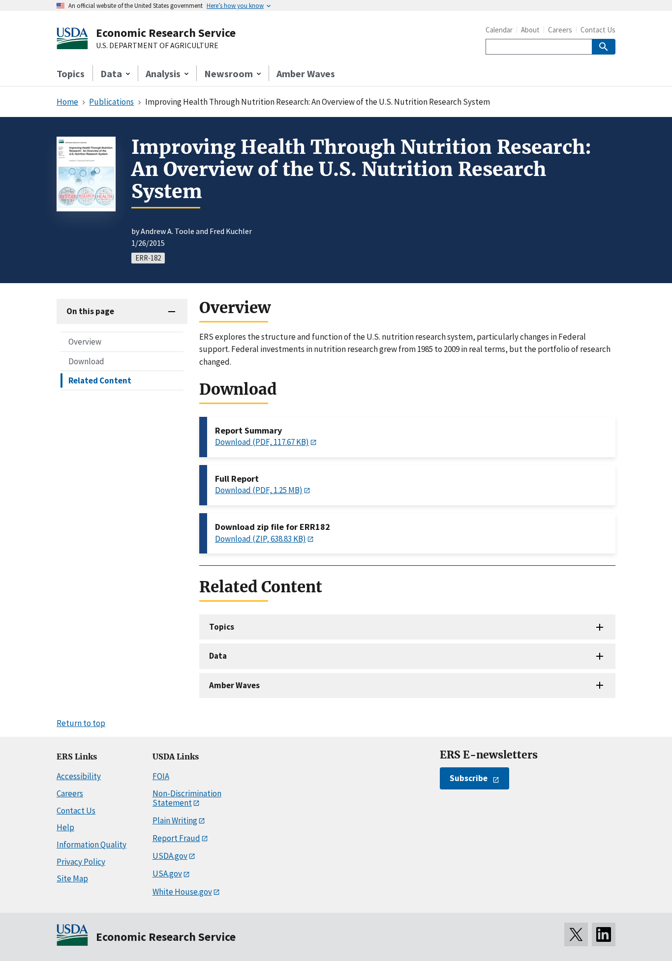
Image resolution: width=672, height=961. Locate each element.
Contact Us (597, 30)
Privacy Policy (81, 861)
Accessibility (79, 776)
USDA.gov (170, 855)
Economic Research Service (166, 33)
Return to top (81, 723)
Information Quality (91, 844)
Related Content (99, 380)
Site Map (72, 878)
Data (218, 655)
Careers (560, 30)
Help (65, 827)
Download (86, 360)
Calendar (499, 30)
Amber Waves (305, 73)
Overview (84, 341)
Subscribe (469, 778)
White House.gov (182, 891)
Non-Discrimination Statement (187, 798)
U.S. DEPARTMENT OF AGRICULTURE (157, 45)
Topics (71, 73)
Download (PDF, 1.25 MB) (259, 490)
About (530, 30)
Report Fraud (176, 838)
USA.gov (167, 873)
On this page (90, 311)
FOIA (161, 776)
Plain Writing (175, 820)
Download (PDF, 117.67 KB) (262, 442)
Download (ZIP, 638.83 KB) (260, 538)
